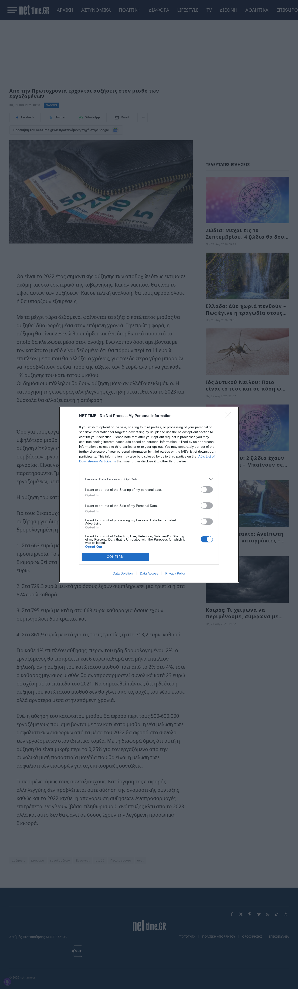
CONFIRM (115, 556)
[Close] (229, 416)
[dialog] (149, 494)
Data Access (149, 573)
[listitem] (149, 479)
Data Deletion (123, 573)
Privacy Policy (175, 573)
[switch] (207, 489)
